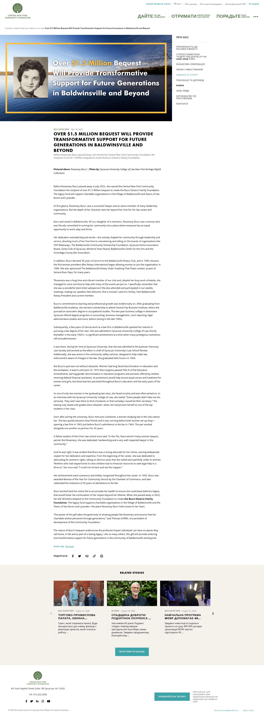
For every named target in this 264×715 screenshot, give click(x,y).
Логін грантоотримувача (211, 4)
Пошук (255, 4)
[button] (177, 4)
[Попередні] (51, 613)
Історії (115, 611)
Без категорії (61, 129)
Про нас (24, 28)
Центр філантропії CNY (235, 4)
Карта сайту (248, 710)
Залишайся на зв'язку (172, 696)
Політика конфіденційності (226, 710)
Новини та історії (36, 28)
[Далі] (212, 613)
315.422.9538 (40, 694)
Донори (69, 546)
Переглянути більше (132, 651)
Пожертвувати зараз (158, 4)
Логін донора (191, 4)
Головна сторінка (12, 28)
